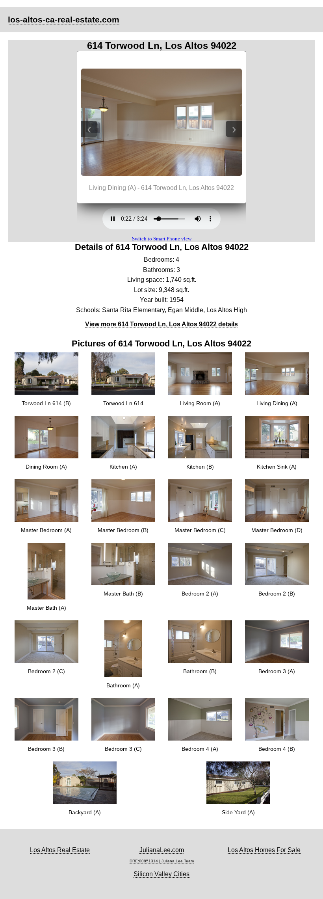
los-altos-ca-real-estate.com (63, 19)
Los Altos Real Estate (60, 850)
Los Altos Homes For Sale (264, 850)
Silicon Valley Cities (161, 874)
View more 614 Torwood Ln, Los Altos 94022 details (161, 324)
